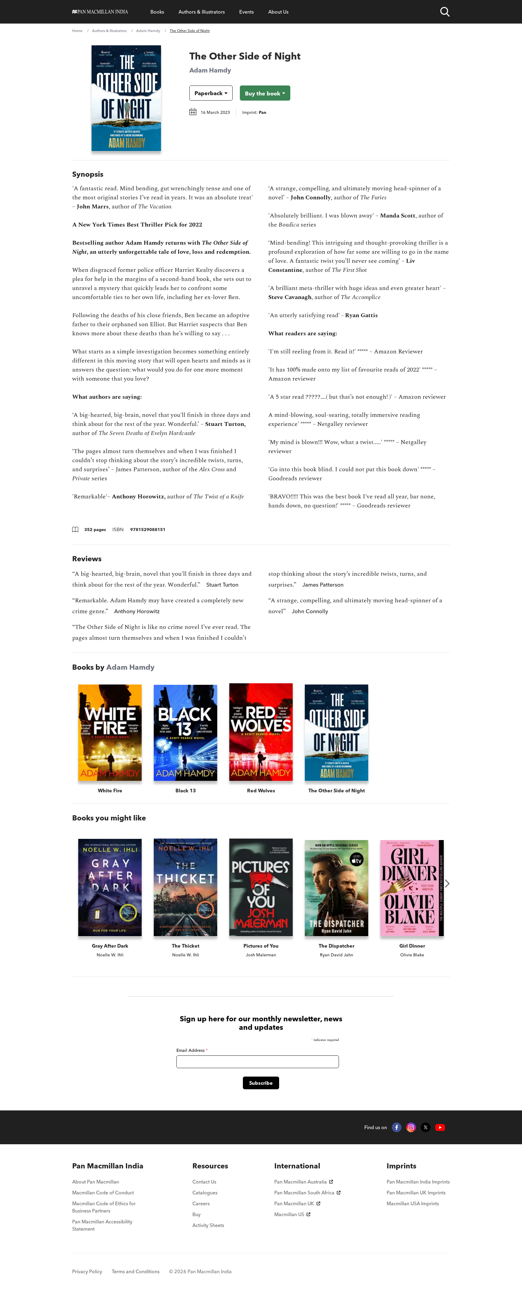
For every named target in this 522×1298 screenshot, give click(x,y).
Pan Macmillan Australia (300, 1182)
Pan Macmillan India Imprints (418, 1182)
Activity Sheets (208, 1225)
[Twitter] (425, 1127)
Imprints (401, 1165)
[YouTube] (440, 1127)
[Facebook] (396, 1127)
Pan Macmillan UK (294, 1203)
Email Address (192, 1050)
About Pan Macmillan (95, 1182)
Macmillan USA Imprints (413, 1203)
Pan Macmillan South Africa (304, 1193)
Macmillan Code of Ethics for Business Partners (104, 1207)
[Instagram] (411, 1127)
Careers (201, 1203)
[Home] (100, 11)
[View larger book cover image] (126, 98)
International (297, 1165)
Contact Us (204, 1182)
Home (77, 30)
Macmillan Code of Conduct (103, 1193)
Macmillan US (289, 1214)
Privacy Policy (87, 1271)
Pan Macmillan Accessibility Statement (102, 1225)
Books (157, 12)
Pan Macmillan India (107, 1165)
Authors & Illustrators (202, 12)
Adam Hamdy (148, 30)
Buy (196, 1214)
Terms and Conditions (136, 1271)
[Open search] (445, 12)
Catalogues (205, 1193)
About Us (278, 12)
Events (246, 12)
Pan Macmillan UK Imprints (416, 1193)
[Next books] (447, 883)
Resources (210, 1165)
